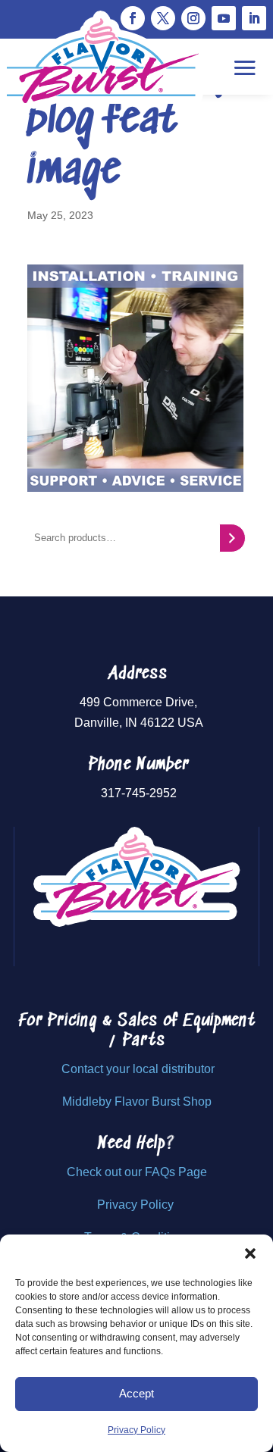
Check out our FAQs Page (137, 1172)
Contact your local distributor (138, 1068)
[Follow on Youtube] (224, 18)
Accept (136, 1393)
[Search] (232, 538)
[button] (250, 1253)
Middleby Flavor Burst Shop (137, 1101)
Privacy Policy (136, 1430)
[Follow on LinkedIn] (254, 18)
